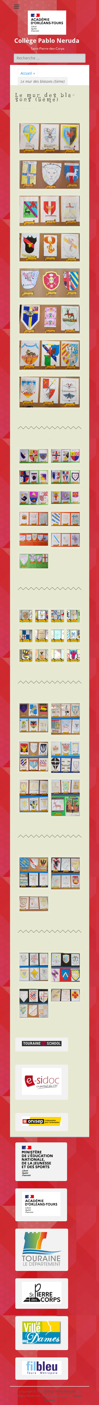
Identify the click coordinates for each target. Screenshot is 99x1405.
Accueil (28, 73)
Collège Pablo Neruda (46, 40)
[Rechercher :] (50, 57)
